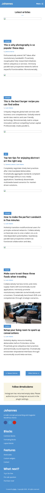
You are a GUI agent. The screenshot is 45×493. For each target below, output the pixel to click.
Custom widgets (9, 458)
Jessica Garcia (10, 51)
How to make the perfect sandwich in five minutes (22, 219)
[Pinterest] (14, 422)
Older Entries (32, 373)
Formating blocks (10, 440)
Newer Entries (12, 373)
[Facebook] (5, 422)
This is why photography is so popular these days (19, 46)
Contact (6, 462)
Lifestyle (7, 41)
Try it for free (8, 473)
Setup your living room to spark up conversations (22, 332)
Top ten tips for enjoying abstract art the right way (22, 159)
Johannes (7, 4)
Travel (7, 270)
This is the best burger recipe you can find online (21, 103)
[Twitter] (10, 422)
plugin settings (22, 399)
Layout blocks (9, 443)
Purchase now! (9, 481)
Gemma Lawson (11, 164)
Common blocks (9, 436)
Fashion (7, 326)
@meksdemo (26, 386)
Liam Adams (9, 108)
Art (6, 154)
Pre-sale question (10, 477)
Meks (14, 489)
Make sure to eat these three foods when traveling (19, 275)
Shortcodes (8, 455)
